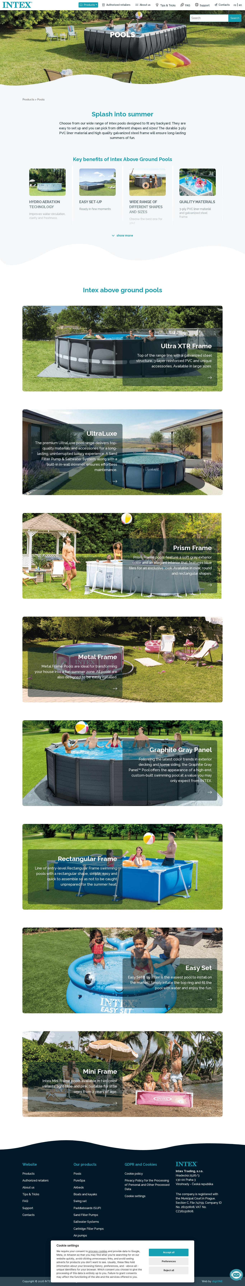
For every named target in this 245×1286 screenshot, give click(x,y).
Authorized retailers (118, 4)
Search (234, 18)
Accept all (168, 1252)
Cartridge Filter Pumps (89, 1228)
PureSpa (79, 1180)
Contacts (224, 4)
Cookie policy (134, 1173)
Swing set (80, 1201)
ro (235, 5)
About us (144, 4)
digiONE (217, 1281)
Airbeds (79, 1187)
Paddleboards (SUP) (87, 1208)
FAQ (187, 5)
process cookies (98, 1251)
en (240, 5)
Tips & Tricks (167, 5)
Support (204, 5)
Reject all (169, 1270)
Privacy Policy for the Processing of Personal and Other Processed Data (147, 1185)
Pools (77, 1173)
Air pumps (80, 1235)
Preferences (169, 1261)
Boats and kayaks (85, 1194)
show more (124, 235)
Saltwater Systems (86, 1221)
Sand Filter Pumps (86, 1215)
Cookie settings (135, 1196)
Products (89, 4)
